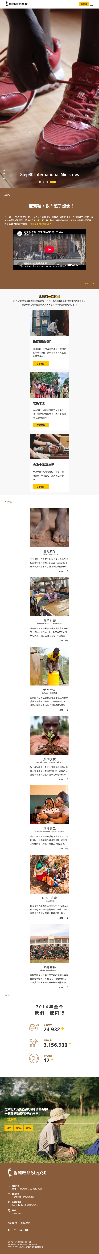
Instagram (15, 1230)
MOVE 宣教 (49, 897)
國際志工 (49, 828)
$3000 (28, 1128)
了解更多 (41, 363)
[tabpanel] (49, 98)
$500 (8, 1128)
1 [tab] (40, 182)
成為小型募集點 (43, 464)
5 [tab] (57, 182)
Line (21, 1230)
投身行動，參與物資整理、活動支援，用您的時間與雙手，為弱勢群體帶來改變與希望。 (49, 414)
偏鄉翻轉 (49, 967)
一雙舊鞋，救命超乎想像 (49, 554)
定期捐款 (12, 1119)
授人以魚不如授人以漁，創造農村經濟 (49, 762)
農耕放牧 (49, 759)
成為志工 (39, 403)
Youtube (27, 1230)
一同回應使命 (49, 901)
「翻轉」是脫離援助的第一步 (49, 970)
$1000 (19, 1128)
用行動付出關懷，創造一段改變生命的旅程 (49, 831)
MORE (87, 283)
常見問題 (12, 1222)
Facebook (9, 1230)
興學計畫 (49, 620)
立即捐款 (84, 4)
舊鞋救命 (49, 551)
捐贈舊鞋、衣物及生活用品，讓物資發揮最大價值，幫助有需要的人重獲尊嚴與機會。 (49, 352)
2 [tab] (43, 182)
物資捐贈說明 (42, 341)
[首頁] (16, 3)
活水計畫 (49, 689)
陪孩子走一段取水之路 (49, 693)
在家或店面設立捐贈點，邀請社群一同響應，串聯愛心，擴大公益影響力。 (49, 475)
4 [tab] (51, 182)
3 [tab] (47, 182)
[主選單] (91, 3)
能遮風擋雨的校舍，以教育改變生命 (49, 623)
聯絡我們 (25, 1222)
